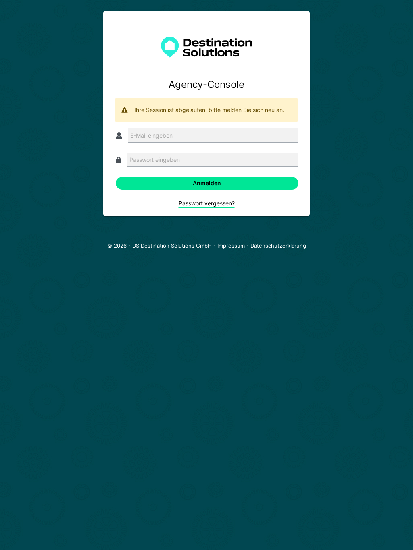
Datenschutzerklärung (278, 246)
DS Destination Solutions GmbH (172, 246)
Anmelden (207, 183)
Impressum (231, 246)
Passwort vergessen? (207, 203)
